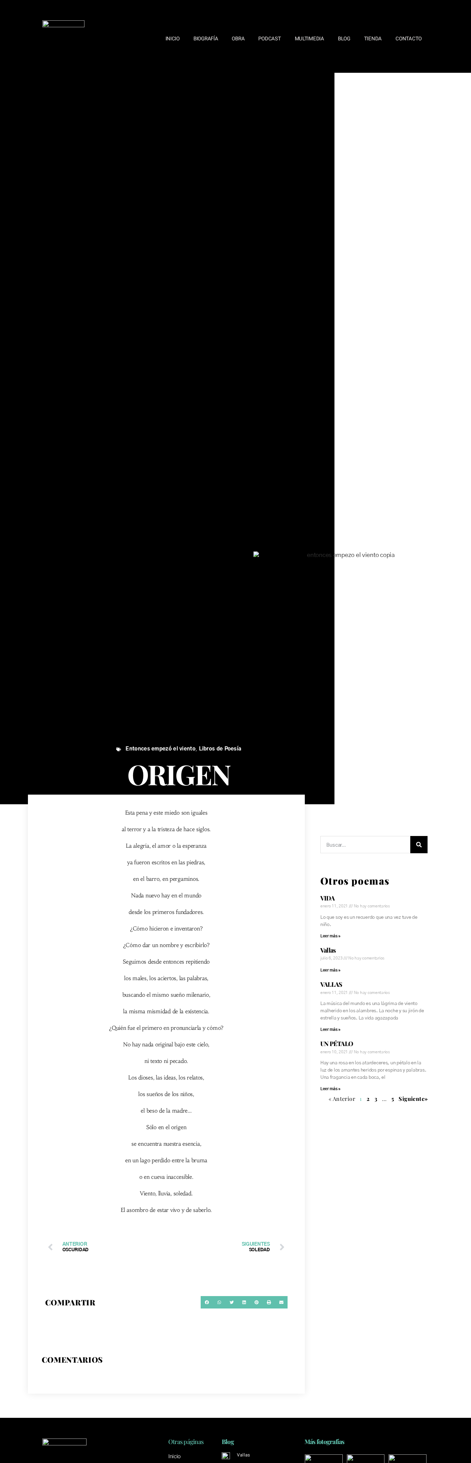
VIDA (327, 898)
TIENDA (373, 38)
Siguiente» (413, 1098)
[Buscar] (419, 844)
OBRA (238, 38)
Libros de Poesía (220, 749)
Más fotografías (324, 1441)
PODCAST (269, 38)
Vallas (328, 950)
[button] (207, 1302)
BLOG (344, 38)
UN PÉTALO (336, 1043)
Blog (228, 1441)
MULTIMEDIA (309, 38)
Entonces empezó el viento (161, 749)
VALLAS (331, 984)
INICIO (173, 38)
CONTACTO (408, 38)
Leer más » (330, 936)
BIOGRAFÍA (205, 38)
